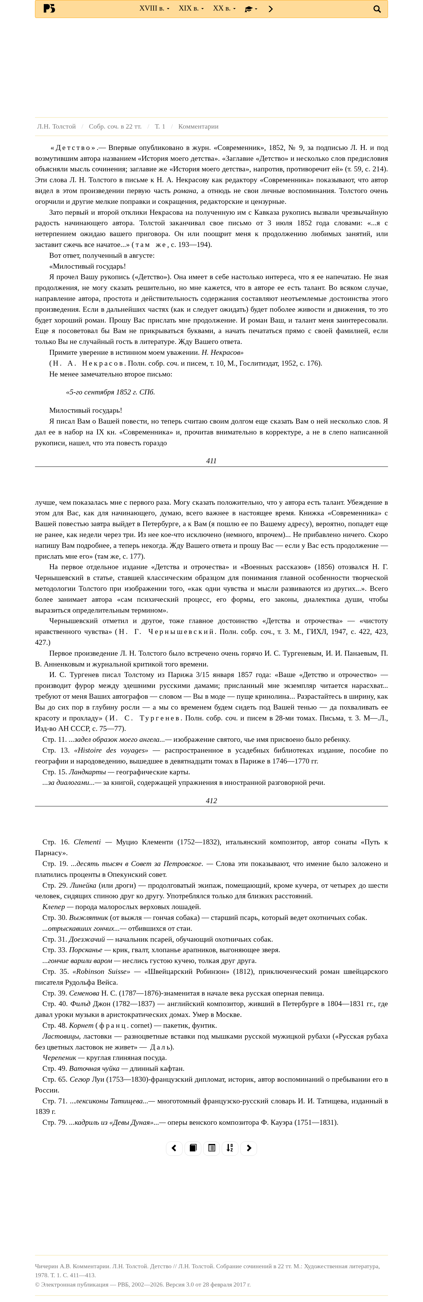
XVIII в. (152, 8)
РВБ (49, 8)
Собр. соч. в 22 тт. (115, 126)
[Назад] (174, 1148)
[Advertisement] (211, 67)
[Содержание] (211, 1148)
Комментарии (198, 126)
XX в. (223, 8)
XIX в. (190, 8)
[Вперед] (248, 1148)
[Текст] (193, 1148)
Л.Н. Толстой (56, 126)
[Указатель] (230, 1148)
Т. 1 (160, 126)
